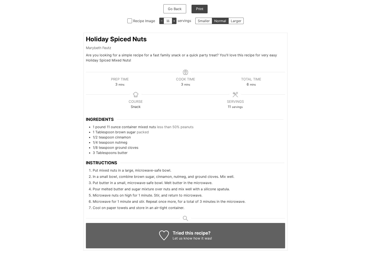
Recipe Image (144, 21)
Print (199, 9)
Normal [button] (220, 21)
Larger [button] (236, 21)
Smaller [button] (204, 21)
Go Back (175, 9)
